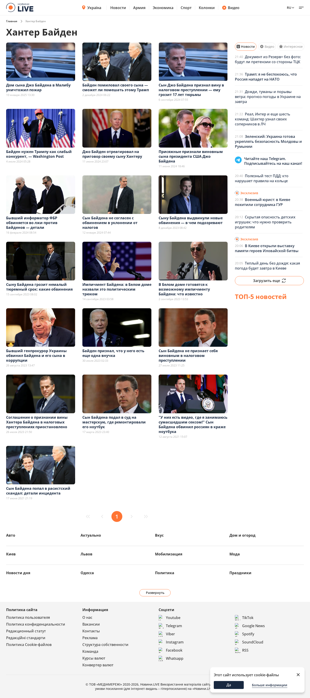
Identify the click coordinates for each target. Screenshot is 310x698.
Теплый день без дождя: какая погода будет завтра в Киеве (267, 266)
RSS (245, 650)
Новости (118, 7)
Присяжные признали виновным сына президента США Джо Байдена (191, 156)
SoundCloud (252, 642)
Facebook (174, 650)
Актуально (91, 535)
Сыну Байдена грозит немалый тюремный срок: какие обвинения (39, 287)
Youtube (173, 617)
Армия (139, 7)
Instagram (175, 642)
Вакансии (91, 624)
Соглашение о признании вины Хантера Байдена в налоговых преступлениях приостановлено (37, 422)
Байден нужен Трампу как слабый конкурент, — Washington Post (39, 154)
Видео (233, 7)
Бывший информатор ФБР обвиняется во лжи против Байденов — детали (31, 222)
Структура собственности (105, 644)
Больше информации (269, 685)
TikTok (247, 617)
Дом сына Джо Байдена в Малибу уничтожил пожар (38, 87)
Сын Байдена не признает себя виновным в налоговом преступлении (188, 355)
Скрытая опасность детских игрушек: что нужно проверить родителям (265, 222)
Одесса (87, 572)
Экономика (163, 7)
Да (228, 684)
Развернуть (155, 592)
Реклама (90, 637)
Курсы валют (93, 658)
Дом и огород (242, 535)
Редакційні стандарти (25, 637)
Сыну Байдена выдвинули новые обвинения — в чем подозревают (191, 220)
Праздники (240, 572)
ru (289, 7)
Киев (11, 554)
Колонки (207, 7)
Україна (94, 7)
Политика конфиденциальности (35, 624)
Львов (86, 554)
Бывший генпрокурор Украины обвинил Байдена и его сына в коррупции (36, 355)
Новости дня (18, 572)
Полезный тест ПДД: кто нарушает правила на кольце (261, 178)
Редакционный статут (26, 631)
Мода (234, 554)
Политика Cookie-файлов (29, 644)
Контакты (91, 631)
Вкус (159, 535)
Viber (170, 633)
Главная (11, 21)
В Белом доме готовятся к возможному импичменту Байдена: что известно (184, 289)
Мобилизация (168, 554)
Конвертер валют (97, 664)
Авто (10, 535)
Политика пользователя (28, 617)
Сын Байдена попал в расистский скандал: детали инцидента (38, 491)
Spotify (248, 633)
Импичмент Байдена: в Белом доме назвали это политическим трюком (116, 289)
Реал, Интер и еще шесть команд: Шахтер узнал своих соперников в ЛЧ (262, 119)
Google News (253, 625)
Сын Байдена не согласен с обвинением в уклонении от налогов (110, 222)
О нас (87, 617)
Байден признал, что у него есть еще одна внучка (113, 353)
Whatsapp (174, 658)
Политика (164, 572)
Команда (90, 651)
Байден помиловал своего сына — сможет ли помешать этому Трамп (115, 87)
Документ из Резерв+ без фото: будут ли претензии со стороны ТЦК (268, 59)
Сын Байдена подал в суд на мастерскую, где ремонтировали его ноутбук (114, 422)
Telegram (174, 625)
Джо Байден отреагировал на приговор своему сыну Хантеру (112, 154)
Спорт (186, 7)
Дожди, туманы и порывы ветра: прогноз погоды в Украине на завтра (268, 96)
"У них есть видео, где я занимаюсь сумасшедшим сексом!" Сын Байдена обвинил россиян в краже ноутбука (193, 424)
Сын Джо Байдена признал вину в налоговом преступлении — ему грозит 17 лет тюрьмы (191, 90)
